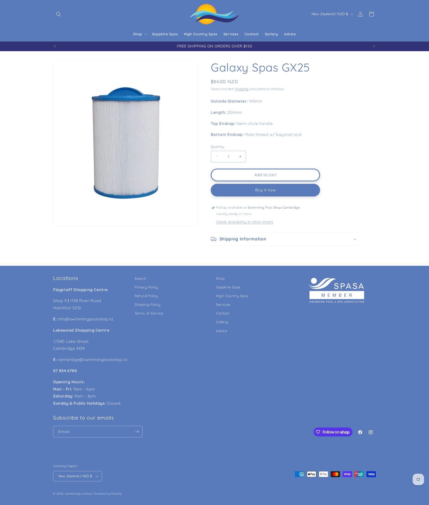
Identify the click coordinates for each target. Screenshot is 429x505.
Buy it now (265, 190)
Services (223, 304)
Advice (221, 331)
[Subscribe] (136, 431)
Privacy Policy (146, 287)
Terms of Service (149, 313)
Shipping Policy (148, 304)
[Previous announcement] (54, 46)
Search (140, 278)
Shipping (242, 89)
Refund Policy (146, 296)
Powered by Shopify (107, 493)
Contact (222, 313)
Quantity (217, 147)
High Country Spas (232, 296)
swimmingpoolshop (78, 493)
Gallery (222, 322)
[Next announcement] (374, 46)
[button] (58, 14)
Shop (220, 278)
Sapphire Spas (228, 287)
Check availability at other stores (244, 222)
